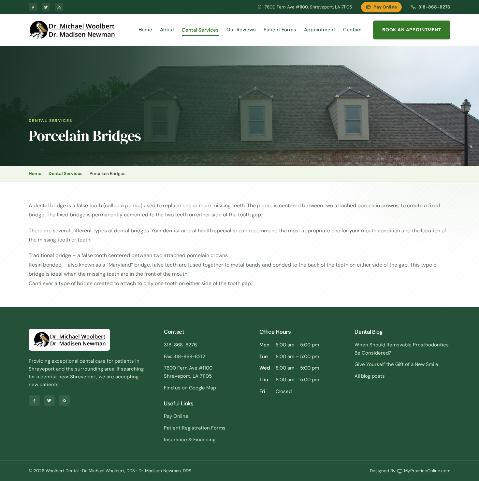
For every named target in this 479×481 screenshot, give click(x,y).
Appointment (319, 29)
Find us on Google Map (190, 388)
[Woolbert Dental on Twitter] (46, 7)
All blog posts (370, 376)
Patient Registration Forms (194, 428)
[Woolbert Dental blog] (59, 7)
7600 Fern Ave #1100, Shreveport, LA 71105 (308, 7)
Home (145, 29)
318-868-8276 (434, 7)
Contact (352, 29)
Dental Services (200, 30)
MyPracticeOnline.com (427, 471)
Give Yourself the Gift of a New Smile (396, 364)
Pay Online (385, 7)
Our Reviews (241, 29)
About (167, 29)
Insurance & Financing (189, 439)
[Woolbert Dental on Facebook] (33, 7)
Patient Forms (280, 29)
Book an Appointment (411, 30)
